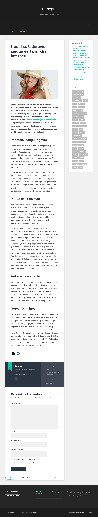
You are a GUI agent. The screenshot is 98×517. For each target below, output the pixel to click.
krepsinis (75, 126)
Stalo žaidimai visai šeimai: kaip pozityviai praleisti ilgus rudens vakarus (81, 48)
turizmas (75, 157)
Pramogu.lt (49, 9)
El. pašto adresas (17, 440)
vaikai (81, 157)
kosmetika (75, 123)
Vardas (13, 431)
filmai (74, 110)
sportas (81, 148)
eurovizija (81, 107)
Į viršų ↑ (90, 512)
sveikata (82, 151)
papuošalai (49, 374)
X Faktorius (76, 164)
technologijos (83, 154)
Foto (61, 25)
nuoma (82, 132)
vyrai (81, 161)
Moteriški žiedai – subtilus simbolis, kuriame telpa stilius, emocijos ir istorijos (81, 55)
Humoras (82, 25)
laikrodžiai (83, 126)
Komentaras (15, 403)
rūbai (81, 145)
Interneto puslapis (17, 450)
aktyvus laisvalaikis (78, 91)
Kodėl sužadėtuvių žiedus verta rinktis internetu (28, 51)
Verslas (22, 31)
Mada (47, 369)
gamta (80, 110)
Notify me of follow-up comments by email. (27, 459)
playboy (83, 142)
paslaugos (75, 142)
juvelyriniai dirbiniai (52, 372)
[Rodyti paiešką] (90, 31)
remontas (75, 145)
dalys (85, 100)
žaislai (74, 167)
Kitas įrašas (50, 383)
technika (75, 154)
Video (70, 25)
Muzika (51, 25)
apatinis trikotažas (78, 94)
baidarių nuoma (77, 100)
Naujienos (11, 25)
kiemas (82, 119)
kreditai (83, 123)
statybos (75, 151)
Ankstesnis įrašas (52, 380)
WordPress (33, 512)
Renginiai (39, 25)
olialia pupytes (76, 135)
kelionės (75, 119)
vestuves (75, 161)
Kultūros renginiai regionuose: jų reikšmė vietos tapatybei (80, 78)
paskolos (83, 138)
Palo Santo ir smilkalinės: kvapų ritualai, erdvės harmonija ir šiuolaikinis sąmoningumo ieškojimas (81, 70)
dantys (74, 104)
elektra (74, 107)
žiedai (80, 167)
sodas (74, 148)
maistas (75, 129)
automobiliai (76, 97)
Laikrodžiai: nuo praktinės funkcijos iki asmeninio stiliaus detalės (81, 62)
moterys (75, 132)
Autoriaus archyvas (16, 379)
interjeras (84, 113)
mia (81, 129)
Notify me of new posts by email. (24, 463)
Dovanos (81, 104)
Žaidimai (10, 31)
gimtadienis (76, 113)
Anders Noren (78, 512)
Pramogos (25, 25)
